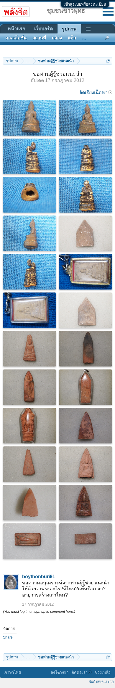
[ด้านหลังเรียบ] (85, 425)
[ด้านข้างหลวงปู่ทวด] (29, 272)
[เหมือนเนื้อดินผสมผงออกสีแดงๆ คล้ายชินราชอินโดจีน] (85, 464)
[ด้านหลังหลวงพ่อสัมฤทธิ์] (29, 118)
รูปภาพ (69, 28)
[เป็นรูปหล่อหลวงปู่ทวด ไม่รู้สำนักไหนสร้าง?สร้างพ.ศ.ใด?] (85, 195)
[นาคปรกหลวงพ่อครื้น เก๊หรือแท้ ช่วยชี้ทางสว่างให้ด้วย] (29, 425)
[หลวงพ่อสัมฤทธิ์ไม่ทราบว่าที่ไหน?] (85, 118)
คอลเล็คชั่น (16, 38)
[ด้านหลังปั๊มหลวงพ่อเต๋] (85, 348)
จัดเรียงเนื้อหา (93, 92)
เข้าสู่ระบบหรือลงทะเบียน (85, 4)
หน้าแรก (16, 28)
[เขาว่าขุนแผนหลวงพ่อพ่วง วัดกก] (85, 310)
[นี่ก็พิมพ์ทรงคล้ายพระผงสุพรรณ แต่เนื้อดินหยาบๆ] (29, 348)
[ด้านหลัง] (29, 464)
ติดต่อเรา (79, 672)
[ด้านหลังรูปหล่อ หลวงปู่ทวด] (85, 156)
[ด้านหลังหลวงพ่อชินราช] (29, 502)
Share (8, 637)
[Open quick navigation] (108, 61)
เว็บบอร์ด (43, 28)
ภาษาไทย (12, 672)
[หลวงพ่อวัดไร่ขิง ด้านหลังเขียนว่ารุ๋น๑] (85, 272)
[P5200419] (29, 233)
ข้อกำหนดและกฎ (101, 681)
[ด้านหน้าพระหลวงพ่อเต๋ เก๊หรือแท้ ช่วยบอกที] (29, 387)
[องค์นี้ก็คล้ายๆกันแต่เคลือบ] (85, 502)
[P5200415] (29, 156)
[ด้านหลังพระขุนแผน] (85, 233)
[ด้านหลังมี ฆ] (85, 387)
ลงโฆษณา (59, 672)
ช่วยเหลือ (103, 672)
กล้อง (57, 38)
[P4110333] (29, 310)
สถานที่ (39, 38)
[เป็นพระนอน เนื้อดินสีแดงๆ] (29, 541)
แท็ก (72, 38)
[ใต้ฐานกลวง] (29, 195)
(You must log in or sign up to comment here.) (39, 612)
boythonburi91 (38, 576)
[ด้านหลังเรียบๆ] (85, 541)
